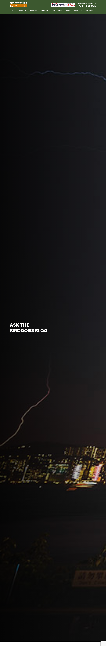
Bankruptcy (22, 10)
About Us (77, 10)
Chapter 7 (33, 10)
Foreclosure (57, 10)
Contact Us (89, 10)
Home (11, 10)
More (68, 10)
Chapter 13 (44, 10)
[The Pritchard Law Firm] (30, 4)
